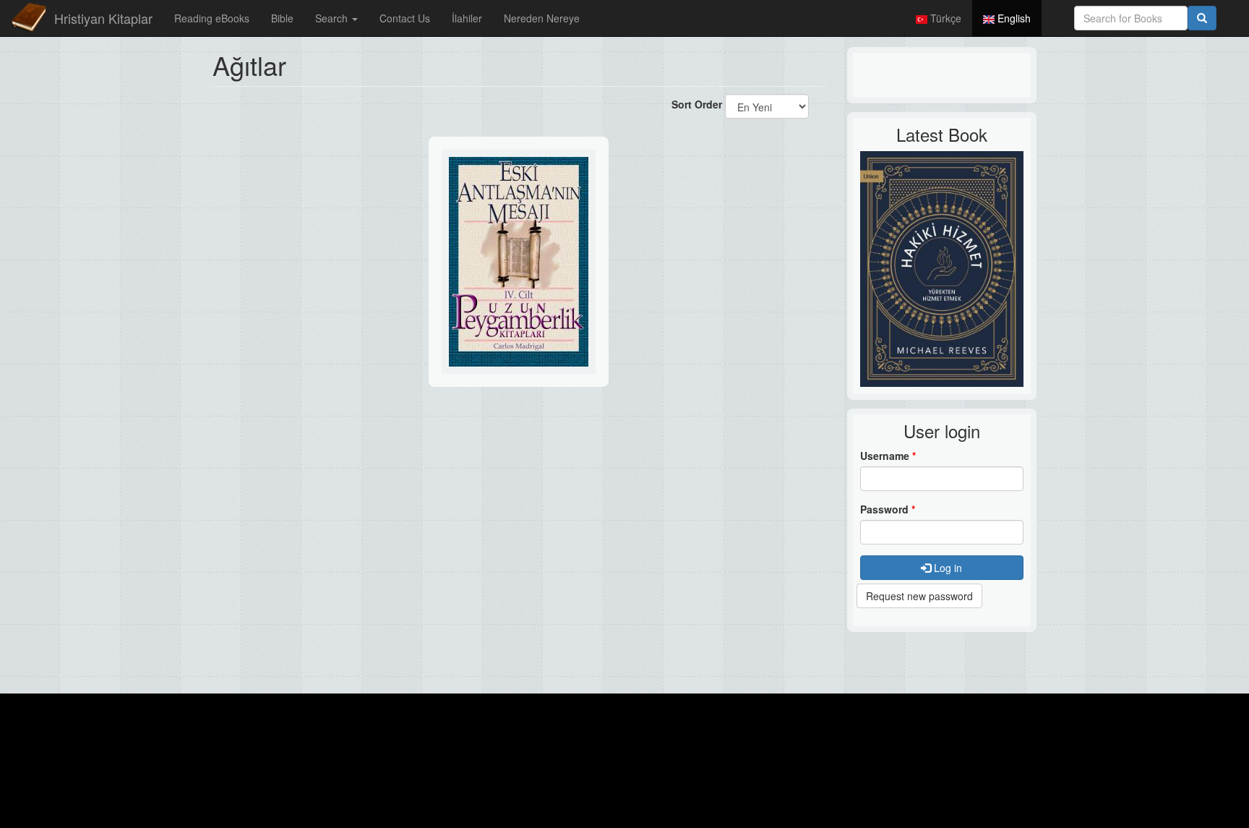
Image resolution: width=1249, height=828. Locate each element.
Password (887, 509)
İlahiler (467, 18)
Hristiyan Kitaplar (103, 18)
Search (333, 18)
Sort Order (696, 104)
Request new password (919, 596)
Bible (282, 18)
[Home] (29, 18)
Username (888, 455)
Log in (946, 567)
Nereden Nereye (542, 18)
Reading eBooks (211, 18)
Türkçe (944, 18)
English (1013, 18)
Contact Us (404, 18)
